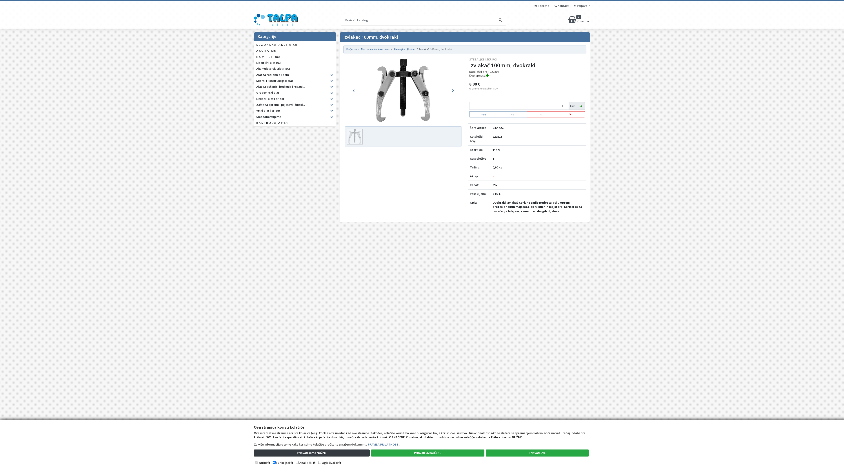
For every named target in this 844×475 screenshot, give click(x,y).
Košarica (583, 19)
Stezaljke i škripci (483, 59)
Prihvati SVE (537, 453)
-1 (541, 114)
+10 (483, 114)
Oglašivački (330, 463)
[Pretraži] (500, 19)
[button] (353, 91)
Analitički (305, 463)
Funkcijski (283, 463)
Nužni (263, 463)
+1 (512, 114)
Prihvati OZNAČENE (427, 453)
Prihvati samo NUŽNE (311, 453)
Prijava (582, 6)
